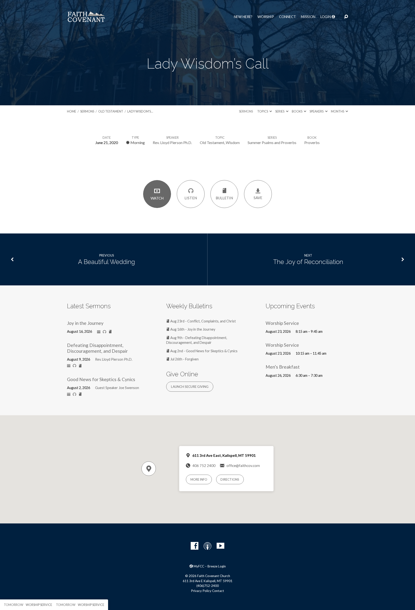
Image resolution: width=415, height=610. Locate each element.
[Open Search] (346, 17)
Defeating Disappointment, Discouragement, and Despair (97, 347)
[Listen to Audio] (104, 331)
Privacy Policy (201, 591)
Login (326, 17)
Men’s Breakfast (283, 367)
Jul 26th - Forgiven (184, 359)
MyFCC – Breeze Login (209, 566)
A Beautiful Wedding (106, 261)
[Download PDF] (110, 331)
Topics (263, 111)
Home (71, 111)
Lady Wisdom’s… (140, 111)
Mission (308, 17)
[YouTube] (220, 546)
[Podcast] (207, 546)
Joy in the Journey (85, 323)
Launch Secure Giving (189, 387)
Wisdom (233, 142)
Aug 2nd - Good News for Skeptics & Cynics (204, 351)
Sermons (87, 111)
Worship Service (282, 323)
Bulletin (224, 198)
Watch (157, 198)
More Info (198, 479)
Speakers (317, 111)
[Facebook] (194, 546)
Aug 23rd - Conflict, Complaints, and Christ (203, 321)
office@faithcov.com (243, 465)
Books (297, 111)
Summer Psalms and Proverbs (272, 142)
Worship (265, 17)
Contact (218, 591)
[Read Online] (98, 332)
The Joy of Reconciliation (308, 261)
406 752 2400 (203, 465)
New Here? (243, 17)
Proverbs (312, 142)
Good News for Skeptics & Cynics (101, 379)
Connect (287, 17)
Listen (190, 198)
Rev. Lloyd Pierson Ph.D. (172, 142)
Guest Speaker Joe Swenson (117, 388)
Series (280, 111)
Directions (229, 479)
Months (338, 111)
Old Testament (110, 111)
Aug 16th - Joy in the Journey (192, 329)
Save (258, 197)
